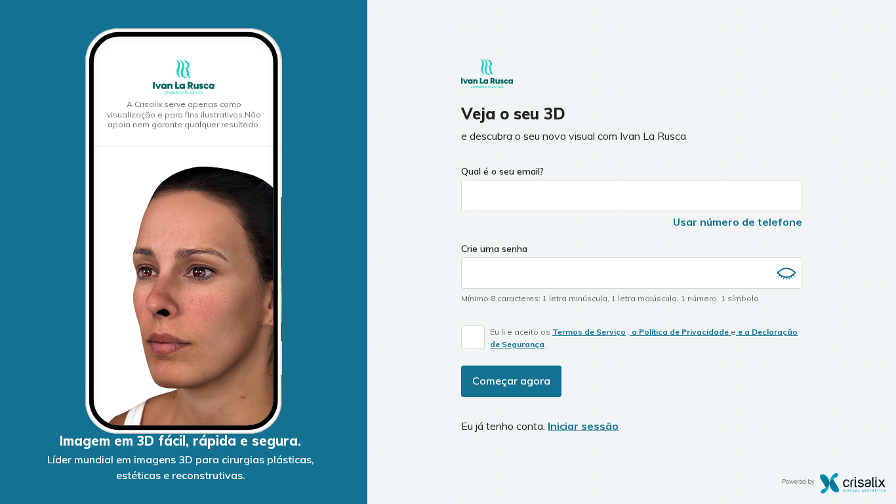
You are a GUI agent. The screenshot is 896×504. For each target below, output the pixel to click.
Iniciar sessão (583, 425)
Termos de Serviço (589, 332)
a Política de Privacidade (680, 332)
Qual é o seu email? (502, 171)
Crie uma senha (494, 249)
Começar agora (511, 380)
